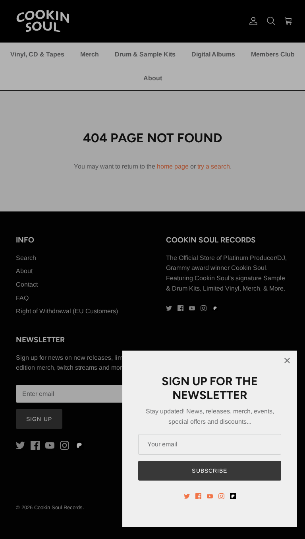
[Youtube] (210, 496)
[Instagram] (221, 496)
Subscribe (209, 470)
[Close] (287, 360)
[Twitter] (187, 496)
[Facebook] (198, 496)
